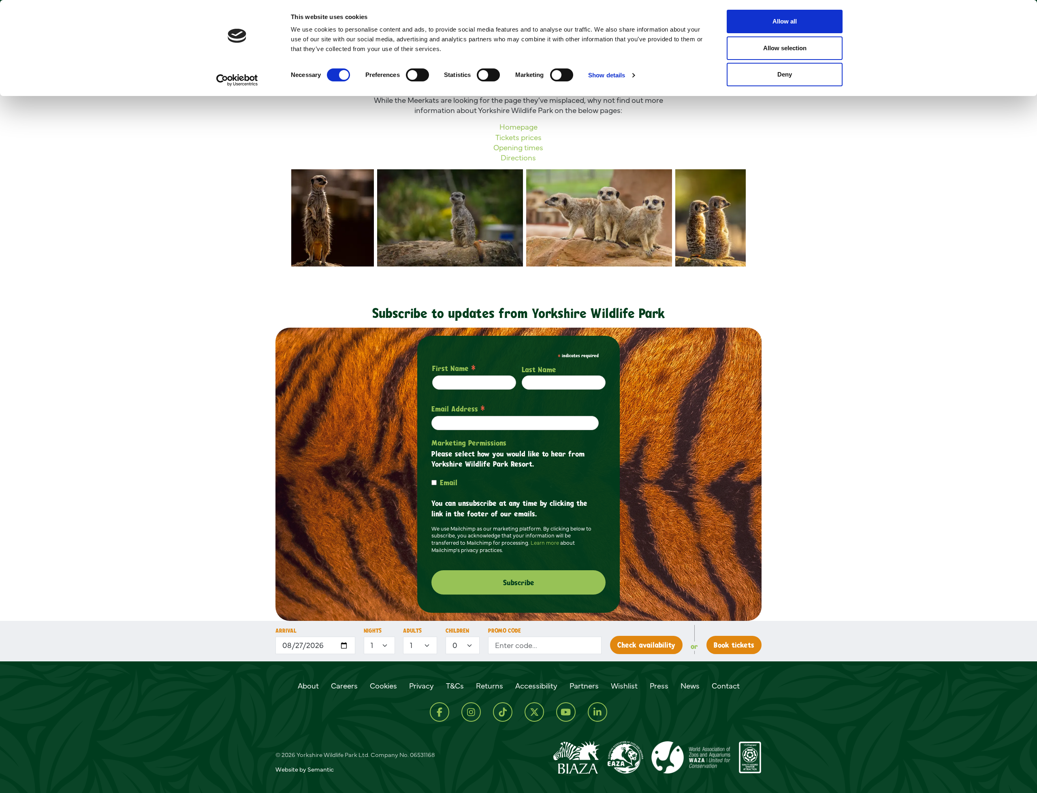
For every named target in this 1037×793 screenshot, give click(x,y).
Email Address (458, 408)
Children (457, 630)
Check (646, 645)
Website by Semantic (304, 769)
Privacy (421, 686)
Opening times (518, 147)
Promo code (504, 630)
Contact (726, 686)
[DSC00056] (450, 217)
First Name (454, 368)
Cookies (383, 686)
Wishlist (624, 686)
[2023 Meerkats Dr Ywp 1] (710, 217)
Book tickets (734, 645)
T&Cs (455, 686)
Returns (489, 686)
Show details (606, 75)
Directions (518, 157)
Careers (344, 686)
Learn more (545, 542)
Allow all (784, 21)
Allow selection (785, 48)
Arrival (286, 630)
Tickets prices (518, 137)
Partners (584, 686)
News (690, 686)
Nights (373, 630)
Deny (784, 74)
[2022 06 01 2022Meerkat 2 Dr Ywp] (332, 217)
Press (659, 686)
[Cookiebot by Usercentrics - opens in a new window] (237, 80)
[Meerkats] (599, 217)
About (308, 686)
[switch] (417, 74)
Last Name (539, 369)
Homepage (518, 127)
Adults (412, 630)
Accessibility (536, 686)
